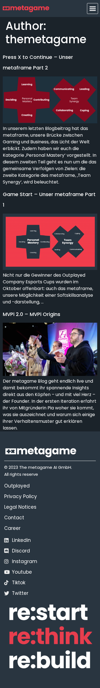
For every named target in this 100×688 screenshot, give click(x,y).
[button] (92, 8)
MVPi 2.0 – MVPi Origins (31, 314)
